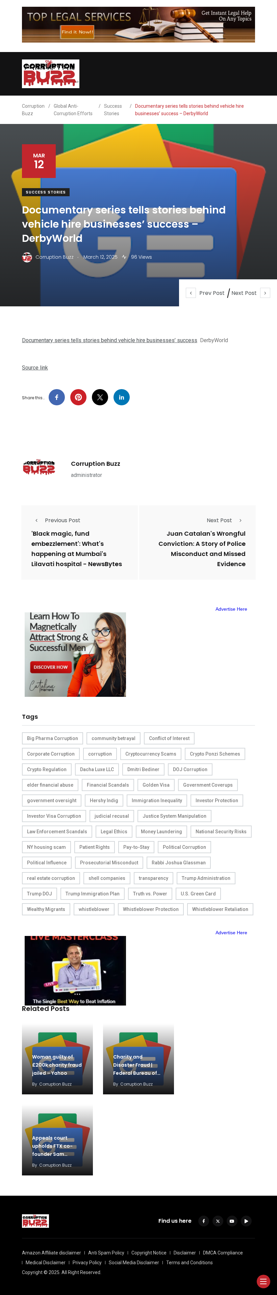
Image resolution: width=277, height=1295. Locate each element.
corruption (100, 754)
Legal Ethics (114, 831)
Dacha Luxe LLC (97, 769)
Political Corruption (184, 847)
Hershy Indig (104, 800)
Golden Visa (156, 785)
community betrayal (113, 738)
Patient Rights (94, 847)
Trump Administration (206, 878)
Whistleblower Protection (151, 909)
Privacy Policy (87, 1262)
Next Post (244, 293)
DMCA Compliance (223, 1252)
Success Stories (46, 192)
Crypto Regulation (47, 769)
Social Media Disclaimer (134, 1262)
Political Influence (47, 862)
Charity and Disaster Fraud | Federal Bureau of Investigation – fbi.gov (135, 1073)
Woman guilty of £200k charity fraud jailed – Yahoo (57, 1064)
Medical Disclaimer (46, 1262)
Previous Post (62, 520)
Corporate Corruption (51, 754)
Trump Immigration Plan (93, 893)
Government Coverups (208, 785)
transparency (153, 878)
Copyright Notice (149, 1252)
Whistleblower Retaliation (220, 909)
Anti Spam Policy (106, 1252)
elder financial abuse (50, 785)
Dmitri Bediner (143, 769)
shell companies (107, 878)
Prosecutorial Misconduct (109, 862)
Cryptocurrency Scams (150, 754)
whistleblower (94, 909)
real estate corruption (51, 878)
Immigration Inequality (157, 800)
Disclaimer (185, 1252)
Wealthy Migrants (46, 909)
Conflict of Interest (169, 738)
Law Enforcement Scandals (57, 831)
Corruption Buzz (95, 463)
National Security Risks (221, 831)
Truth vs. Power (150, 893)
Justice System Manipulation (174, 816)
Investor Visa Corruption (54, 816)
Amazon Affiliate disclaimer (51, 1252)
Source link (35, 367)
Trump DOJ (39, 893)
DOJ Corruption (190, 769)
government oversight (51, 800)
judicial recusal (112, 816)
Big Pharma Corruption (52, 738)
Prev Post (212, 293)
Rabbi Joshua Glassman (179, 862)
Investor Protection (217, 800)
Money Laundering (161, 831)
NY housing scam (46, 847)
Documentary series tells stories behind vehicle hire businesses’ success (109, 340)
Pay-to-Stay (136, 847)
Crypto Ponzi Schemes (215, 754)
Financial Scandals (108, 785)
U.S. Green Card (198, 893)
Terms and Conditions (189, 1262)
